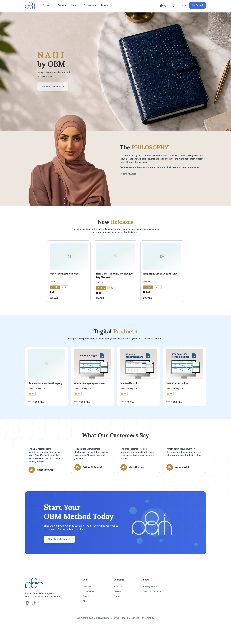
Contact (117, 596)
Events (61, 5)
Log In (183, 5)
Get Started (197, 5)
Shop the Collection (51, 86)
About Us (117, 586)
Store (73, 5)
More (103, 5)
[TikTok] (34, 603)
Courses (46, 5)
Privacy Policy (150, 586)
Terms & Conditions (153, 591)
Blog (85, 601)
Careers (117, 591)
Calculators (89, 5)
